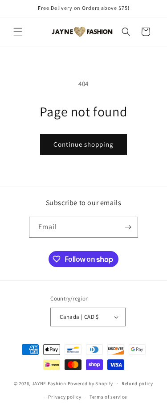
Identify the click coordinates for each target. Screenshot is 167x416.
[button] (18, 31)
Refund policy (137, 383)
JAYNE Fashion (49, 383)
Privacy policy (64, 397)
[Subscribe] (128, 227)
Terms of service (108, 397)
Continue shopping (83, 144)
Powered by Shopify (91, 383)
